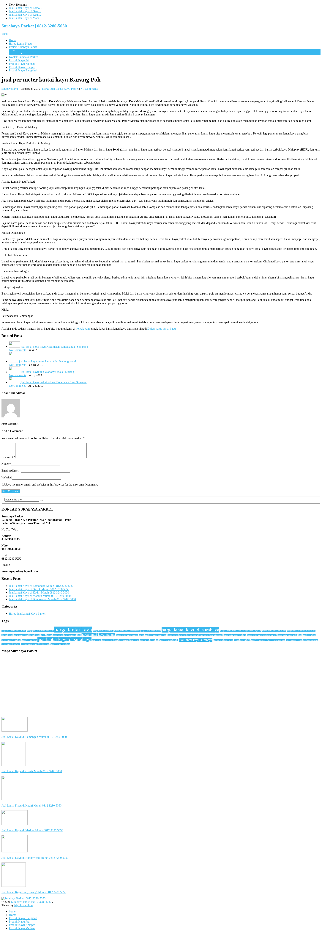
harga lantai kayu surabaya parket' (262, 635)
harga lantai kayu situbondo (210, 635)
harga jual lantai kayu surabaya (40, 631)
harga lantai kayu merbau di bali (153, 635)
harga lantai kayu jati (252, 631)
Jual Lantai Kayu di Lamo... (25, 8)
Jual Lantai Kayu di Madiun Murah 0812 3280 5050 (40, 595)
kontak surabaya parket (223, 640)
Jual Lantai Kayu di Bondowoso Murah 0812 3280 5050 (42, 599)
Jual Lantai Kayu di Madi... (25, 18)
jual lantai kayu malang (119, 640)
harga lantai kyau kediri (287, 635)
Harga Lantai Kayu (20, 43)
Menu (4, 33)
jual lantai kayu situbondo (167, 640)
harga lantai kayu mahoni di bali (66, 635)
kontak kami (83, 328)
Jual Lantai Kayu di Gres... (25, 11)
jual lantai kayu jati (100, 640)
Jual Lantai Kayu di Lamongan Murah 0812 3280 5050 (41, 585)
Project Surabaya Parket (23, 46)
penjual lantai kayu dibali (32, 644)
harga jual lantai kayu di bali (13, 631)
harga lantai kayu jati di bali (274, 631)
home (12, 911)
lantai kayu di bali (242, 640)
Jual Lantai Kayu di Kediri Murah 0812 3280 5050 (39, 592)
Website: (6, 477)
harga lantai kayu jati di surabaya (301, 631)
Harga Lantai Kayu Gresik (231, 631)
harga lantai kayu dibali (151, 631)
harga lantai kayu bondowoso (127, 631)
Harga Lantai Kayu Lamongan (14, 635)
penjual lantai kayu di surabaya (56, 644)
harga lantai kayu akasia (103, 631)
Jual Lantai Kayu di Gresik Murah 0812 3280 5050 (39, 589)
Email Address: (11, 470)
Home (12, 40)
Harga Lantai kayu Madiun (40, 635)
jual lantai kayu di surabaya (64, 639)
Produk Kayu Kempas (22, 67)
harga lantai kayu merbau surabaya (183, 635)
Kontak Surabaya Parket (23, 57)
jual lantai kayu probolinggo (142, 640)
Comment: (8, 457)
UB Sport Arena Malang (38, 53)
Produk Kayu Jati (19, 60)
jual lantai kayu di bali (27, 640)
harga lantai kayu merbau (127, 635)
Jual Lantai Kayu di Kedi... (25, 14)
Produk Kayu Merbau (22, 63)
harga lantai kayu (73, 630)
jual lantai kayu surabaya (195, 640)
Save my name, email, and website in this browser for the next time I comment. (51, 484)
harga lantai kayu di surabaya (190, 630)
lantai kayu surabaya (276, 640)
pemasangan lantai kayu (296, 640)
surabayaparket (10, 88)
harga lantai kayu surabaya (234, 635)
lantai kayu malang (258, 640)
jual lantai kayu (305, 635)
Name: (6, 463)
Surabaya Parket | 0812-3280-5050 (34, 26)
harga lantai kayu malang (98, 634)
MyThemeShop (23, 905)
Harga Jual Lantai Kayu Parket (60, 88)
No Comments (89, 88)
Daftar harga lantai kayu (161, 328)
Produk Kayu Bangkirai (23, 70)
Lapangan (22, 50)
